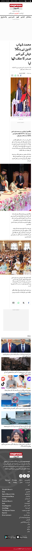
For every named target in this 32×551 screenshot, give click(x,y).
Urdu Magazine (6, 506)
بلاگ (28, 524)
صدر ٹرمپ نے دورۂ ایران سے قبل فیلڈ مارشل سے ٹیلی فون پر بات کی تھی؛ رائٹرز (17, 355)
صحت (28, 513)
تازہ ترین (22, 17)
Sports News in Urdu (8, 494)
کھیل (17, 17)
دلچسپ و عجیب (26, 510)
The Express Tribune (8, 510)
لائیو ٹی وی (17, 13)
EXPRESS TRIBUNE (5, 1)
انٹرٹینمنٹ (27, 503)
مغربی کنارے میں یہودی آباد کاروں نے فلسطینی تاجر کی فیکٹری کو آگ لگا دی (17, 373)
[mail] (13, 303)
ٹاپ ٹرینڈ (27, 508)
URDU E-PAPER (14, 1)
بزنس (28, 527)
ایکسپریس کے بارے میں (27, 482)
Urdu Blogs (5, 508)
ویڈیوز (28, 529)
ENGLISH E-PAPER (23, 1)
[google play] (10, 537)
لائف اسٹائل (27, 506)
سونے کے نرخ (27, 515)
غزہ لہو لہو (27, 494)
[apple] (21, 537)
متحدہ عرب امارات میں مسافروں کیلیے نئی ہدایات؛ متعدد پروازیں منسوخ (17, 409)
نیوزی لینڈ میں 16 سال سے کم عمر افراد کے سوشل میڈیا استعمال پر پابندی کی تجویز (18, 391)
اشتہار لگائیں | (11, 13)
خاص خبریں (11, 17)
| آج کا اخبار (21, 13)
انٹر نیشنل (27, 499)
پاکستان (5, 17)
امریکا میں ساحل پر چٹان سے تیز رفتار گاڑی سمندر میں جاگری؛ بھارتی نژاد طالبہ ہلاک (16, 445)
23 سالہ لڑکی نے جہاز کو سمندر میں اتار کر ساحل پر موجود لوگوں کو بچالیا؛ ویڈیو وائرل (17, 427)
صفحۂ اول (28, 17)
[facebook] (28, 303)
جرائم (28, 531)
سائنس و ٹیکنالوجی (25, 522)
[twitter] (23, 303)
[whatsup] (18, 303)
